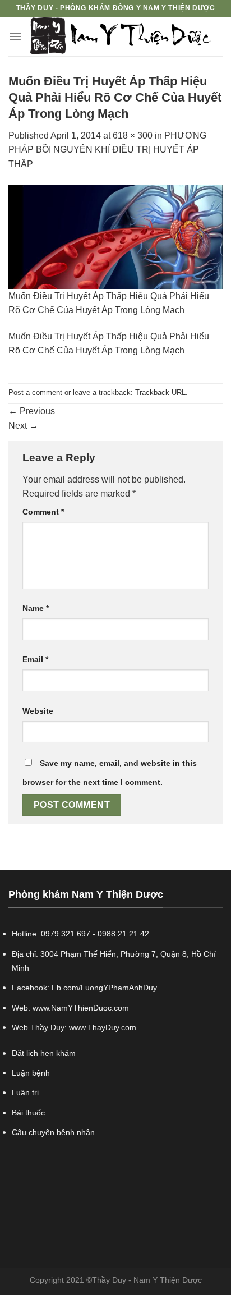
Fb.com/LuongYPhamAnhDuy (104, 987)
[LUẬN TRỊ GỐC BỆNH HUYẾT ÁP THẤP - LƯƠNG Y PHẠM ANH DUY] (120, 36)
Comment (43, 511)
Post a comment (35, 392)
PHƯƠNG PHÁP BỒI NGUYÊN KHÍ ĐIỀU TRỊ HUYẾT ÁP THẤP (107, 150)
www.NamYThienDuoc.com (81, 1007)
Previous (31, 411)
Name (35, 608)
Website (37, 710)
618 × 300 (133, 135)
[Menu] (15, 36)
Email (35, 659)
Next (23, 425)
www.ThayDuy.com (102, 1027)
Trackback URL (160, 392)
